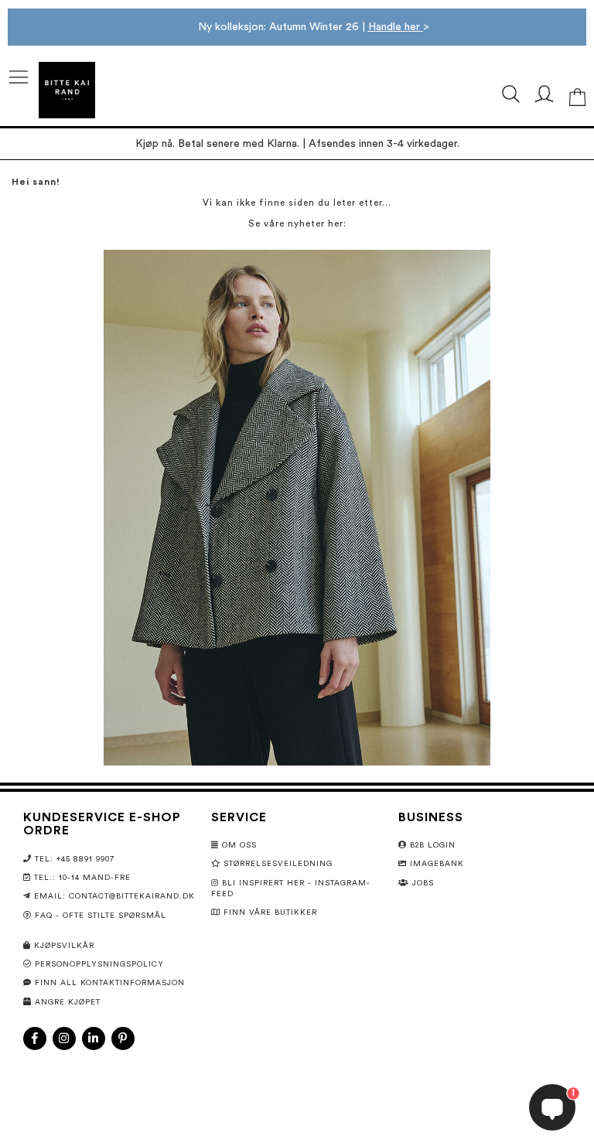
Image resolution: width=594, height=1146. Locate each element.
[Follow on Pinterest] (123, 1038)
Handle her (395, 27)
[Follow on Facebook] (34, 1038)
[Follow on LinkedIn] (93, 1038)
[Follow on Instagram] (64, 1038)
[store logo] (67, 90)
